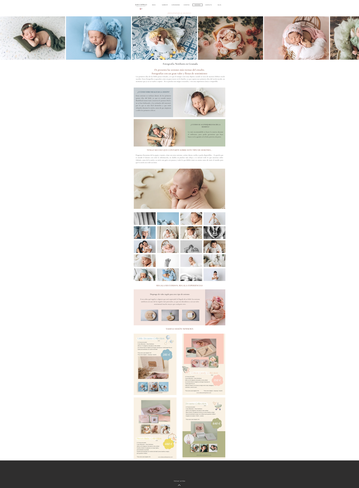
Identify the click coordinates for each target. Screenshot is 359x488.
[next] (222, 248)
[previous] (137, 248)
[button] (145, 218)
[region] (179, 189)
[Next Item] (356, 38)
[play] (221, 279)
